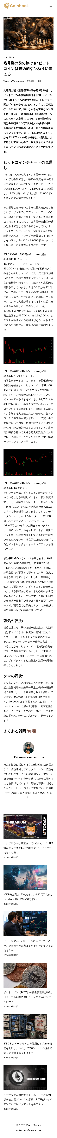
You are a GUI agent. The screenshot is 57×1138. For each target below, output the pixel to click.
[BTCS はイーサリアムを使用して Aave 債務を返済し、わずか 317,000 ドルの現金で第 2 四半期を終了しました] (28, 1026)
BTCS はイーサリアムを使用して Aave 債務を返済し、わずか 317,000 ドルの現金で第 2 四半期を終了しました (28, 1048)
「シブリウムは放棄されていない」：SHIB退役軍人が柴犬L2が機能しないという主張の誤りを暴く (28, 848)
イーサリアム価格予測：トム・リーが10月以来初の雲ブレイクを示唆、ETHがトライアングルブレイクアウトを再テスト (28, 1099)
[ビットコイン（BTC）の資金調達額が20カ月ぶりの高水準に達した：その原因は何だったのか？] (28, 975)
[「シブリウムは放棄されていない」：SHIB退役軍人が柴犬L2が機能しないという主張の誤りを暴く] (28, 826)
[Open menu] (50, 6)
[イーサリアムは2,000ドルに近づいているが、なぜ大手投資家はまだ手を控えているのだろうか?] (28, 923)
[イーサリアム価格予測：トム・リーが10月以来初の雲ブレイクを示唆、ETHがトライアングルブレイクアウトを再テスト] (28, 1077)
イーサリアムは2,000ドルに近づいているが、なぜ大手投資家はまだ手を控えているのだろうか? (28, 946)
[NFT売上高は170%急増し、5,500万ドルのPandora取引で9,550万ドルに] (28, 877)
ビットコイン (9, 57)
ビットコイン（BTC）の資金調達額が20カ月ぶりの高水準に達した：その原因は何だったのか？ (28, 997)
